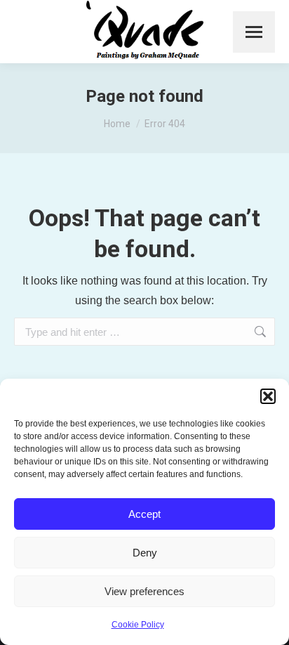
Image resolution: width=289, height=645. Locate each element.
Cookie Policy (138, 625)
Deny (145, 553)
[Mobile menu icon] (254, 32)
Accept (144, 514)
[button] (268, 396)
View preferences (144, 591)
